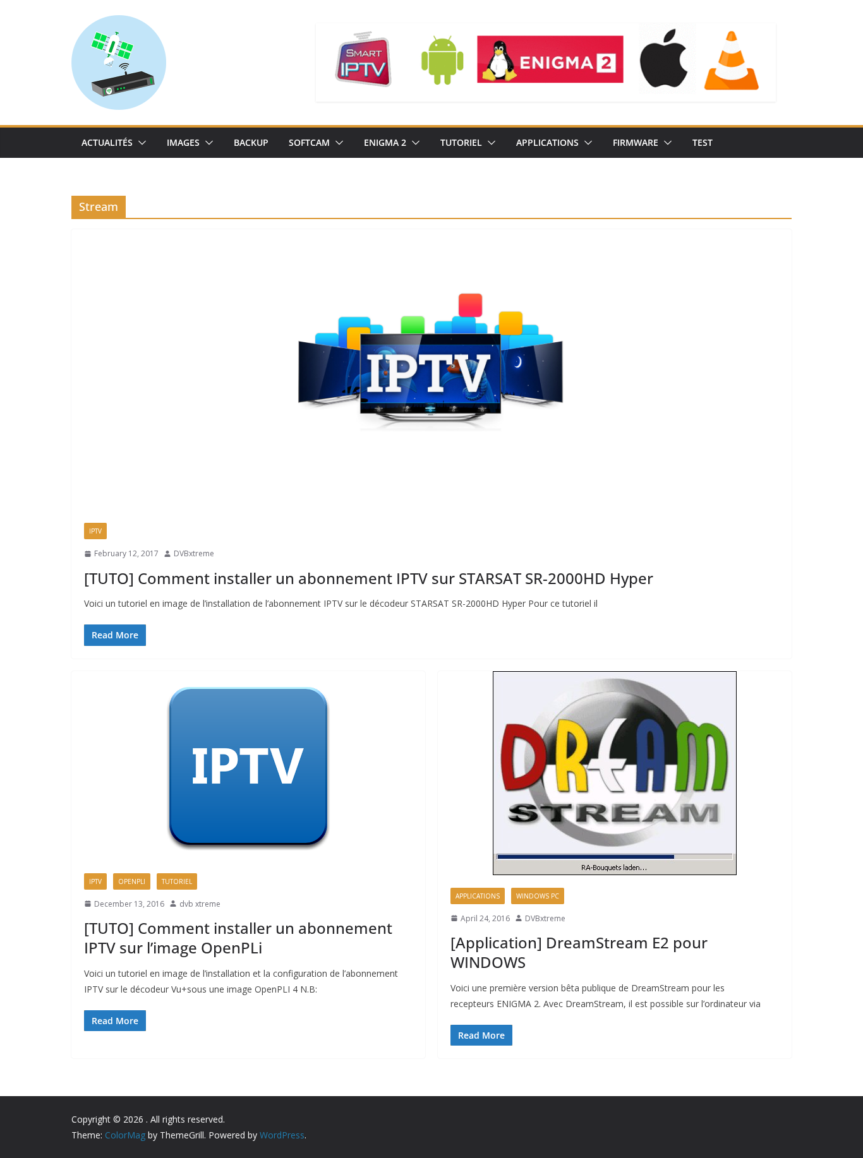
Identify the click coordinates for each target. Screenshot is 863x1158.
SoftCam (309, 142)
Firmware (635, 142)
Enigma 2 (385, 142)
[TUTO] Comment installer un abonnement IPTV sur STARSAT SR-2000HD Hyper (368, 578)
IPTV (95, 531)
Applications (547, 142)
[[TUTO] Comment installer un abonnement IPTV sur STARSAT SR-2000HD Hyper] (431, 369)
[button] (140, 143)
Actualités (107, 142)
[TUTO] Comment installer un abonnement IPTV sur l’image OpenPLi (238, 937)
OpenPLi (131, 881)
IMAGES (183, 142)
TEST (702, 142)
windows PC (537, 896)
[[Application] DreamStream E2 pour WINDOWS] (615, 773)
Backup (251, 142)
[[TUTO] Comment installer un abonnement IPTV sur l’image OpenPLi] (248, 766)
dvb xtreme (199, 903)
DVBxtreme (194, 553)
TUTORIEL (461, 142)
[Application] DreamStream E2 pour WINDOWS (579, 952)
